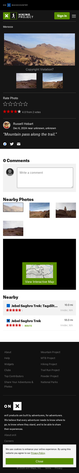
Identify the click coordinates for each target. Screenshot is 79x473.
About (7, 352)
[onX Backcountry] (15, 5)
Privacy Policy (38, 453)
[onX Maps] (12, 409)
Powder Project (49, 376)
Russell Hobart (23, 123)
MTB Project (48, 358)
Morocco (8, 26)
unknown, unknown (45, 128)
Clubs (7, 370)
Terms (48, 467)
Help (7, 358)
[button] (5, 143)
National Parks (49, 382)
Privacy (58, 467)
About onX (10, 435)
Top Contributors (13, 376)
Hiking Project (49, 364)
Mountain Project (50, 352)
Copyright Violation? (39, 69)
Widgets (9, 364)
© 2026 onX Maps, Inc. (29, 467)
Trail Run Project (50, 370)
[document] (39, 455)
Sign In (62, 16)
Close (39, 461)
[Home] (20, 15)
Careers (9, 440)
